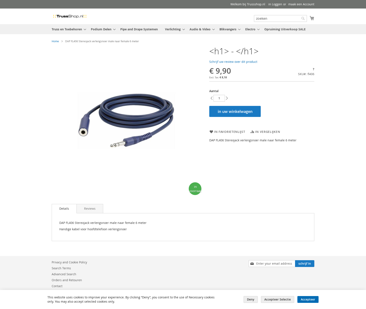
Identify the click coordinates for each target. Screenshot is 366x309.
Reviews (90, 208)
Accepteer (308, 299)
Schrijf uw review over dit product (233, 62)
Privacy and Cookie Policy (69, 262)
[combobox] (280, 18)
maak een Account (301, 4)
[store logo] (70, 16)
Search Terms (61, 268)
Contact (57, 286)
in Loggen (275, 4)
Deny (250, 299)
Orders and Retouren (67, 280)
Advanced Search (64, 274)
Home (55, 41)
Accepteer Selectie (277, 299)
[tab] (64, 208)
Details (64, 208)
